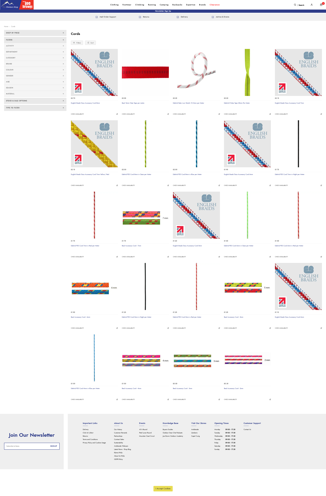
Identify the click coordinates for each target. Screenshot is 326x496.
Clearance (215, 5)
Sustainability (118, 443)
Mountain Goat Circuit (146, 436)
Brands (202, 5)
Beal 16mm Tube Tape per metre (133, 103)
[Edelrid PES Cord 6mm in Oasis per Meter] (247, 215)
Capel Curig (195, 436)
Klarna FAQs (118, 453)
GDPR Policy (118, 459)
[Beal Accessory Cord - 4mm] (145, 357)
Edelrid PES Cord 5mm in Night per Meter (136, 317)
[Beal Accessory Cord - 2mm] (247, 357)
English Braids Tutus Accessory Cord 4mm (289, 317)
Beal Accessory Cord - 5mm (233, 317)
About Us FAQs (119, 456)
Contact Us (247, 429)
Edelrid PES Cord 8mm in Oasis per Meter (136, 174)
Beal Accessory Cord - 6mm (80, 317)
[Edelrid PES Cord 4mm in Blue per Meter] (94, 357)
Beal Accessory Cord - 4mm (131, 388)
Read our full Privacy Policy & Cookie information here (163, 482)
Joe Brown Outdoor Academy (173, 436)
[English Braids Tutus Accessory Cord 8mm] (94, 72)
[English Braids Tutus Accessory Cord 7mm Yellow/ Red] (94, 143)
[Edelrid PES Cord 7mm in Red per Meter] (94, 215)
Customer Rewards (120, 433)
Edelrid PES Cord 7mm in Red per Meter (85, 246)
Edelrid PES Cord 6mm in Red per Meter (289, 246)
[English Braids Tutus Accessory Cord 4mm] (298, 286)
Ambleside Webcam (121, 446)
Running (152, 5)
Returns (85, 436)
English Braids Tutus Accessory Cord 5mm (187, 246)
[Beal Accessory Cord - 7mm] (145, 215)
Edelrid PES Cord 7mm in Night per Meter (289, 174)
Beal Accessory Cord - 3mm (182, 388)
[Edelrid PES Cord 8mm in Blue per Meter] (196, 143)
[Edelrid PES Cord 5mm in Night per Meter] (145, 286)
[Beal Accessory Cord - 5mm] (247, 286)
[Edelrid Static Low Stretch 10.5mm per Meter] (196, 72)
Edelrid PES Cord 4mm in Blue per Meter (85, 388)
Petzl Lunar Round (145, 433)
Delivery (86, 429)
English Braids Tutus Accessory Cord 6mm (238, 174)
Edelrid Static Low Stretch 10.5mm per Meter (188, 103)
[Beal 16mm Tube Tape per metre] (145, 72)
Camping (164, 5)
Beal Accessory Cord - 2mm (233, 388)
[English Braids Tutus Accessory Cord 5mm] (196, 215)
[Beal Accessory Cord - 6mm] (94, 286)
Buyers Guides (168, 429)
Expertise (190, 5)
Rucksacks (177, 5)
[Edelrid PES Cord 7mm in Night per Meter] (298, 143)
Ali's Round (143, 429)
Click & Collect (88, 433)
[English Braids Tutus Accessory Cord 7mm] (298, 72)
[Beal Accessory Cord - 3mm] (196, 357)
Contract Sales (119, 439)
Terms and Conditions (90, 439)
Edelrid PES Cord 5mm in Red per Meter (187, 317)
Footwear (127, 5)
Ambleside (195, 429)
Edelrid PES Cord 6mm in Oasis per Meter (238, 246)
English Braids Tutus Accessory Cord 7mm (289, 103)
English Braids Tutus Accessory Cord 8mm (85, 103)
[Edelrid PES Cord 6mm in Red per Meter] (298, 215)
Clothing (114, 5)
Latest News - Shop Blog (122, 449)
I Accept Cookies (163, 489)
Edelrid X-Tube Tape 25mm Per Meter (237, 103)
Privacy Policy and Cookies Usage (94, 443)
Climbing (139, 5)
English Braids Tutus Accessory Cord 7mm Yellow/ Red (90, 174)
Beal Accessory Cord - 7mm (131, 246)
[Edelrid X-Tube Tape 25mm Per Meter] (247, 72)
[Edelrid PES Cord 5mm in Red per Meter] (196, 286)
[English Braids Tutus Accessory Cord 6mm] (247, 143)
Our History (118, 429)
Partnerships (118, 436)
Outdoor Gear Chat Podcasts (172, 433)
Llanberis (194, 433)
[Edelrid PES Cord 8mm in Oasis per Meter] (145, 143)
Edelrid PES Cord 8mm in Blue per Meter (187, 174)
